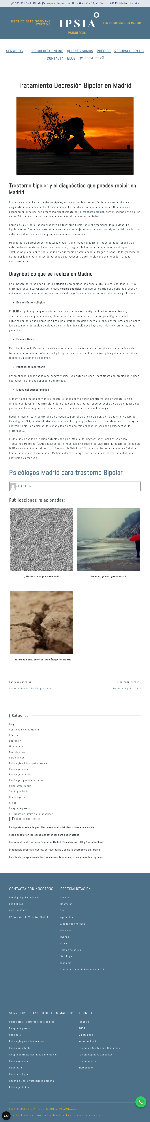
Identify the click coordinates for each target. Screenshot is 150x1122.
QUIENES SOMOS (80, 51)
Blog (11, 724)
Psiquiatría (15, 1067)
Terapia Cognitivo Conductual (96, 1054)
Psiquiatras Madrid (20, 785)
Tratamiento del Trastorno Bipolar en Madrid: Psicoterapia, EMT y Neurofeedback (56, 842)
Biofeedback (86, 1067)
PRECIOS (104, 51)
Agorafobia (66, 917)
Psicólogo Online (19, 1087)
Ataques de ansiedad (72, 923)
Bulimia (64, 936)
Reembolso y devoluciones (88, 1115)
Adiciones (66, 930)
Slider (12, 802)
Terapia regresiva (89, 1061)
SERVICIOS (14, 51)
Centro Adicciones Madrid (24, 729)
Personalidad (17, 757)
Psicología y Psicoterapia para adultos (32, 1021)
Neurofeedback (18, 752)
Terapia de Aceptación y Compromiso (100, 1048)
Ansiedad (65, 897)
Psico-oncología (18, 1074)
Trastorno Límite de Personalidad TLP (82, 969)
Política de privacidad (35, 1115)
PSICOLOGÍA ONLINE (47, 51)
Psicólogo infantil (19, 774)
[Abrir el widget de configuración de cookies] (6, 1115)
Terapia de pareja (19, 808)
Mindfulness (16, 746)
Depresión (15, 740)
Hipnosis (84, 1021)
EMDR (82, 1028)
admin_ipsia (23, 486)
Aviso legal (15, 1115)
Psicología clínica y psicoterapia (28, 763)
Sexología (66, 956)
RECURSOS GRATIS (129, 51)
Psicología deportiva (21, 769)
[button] (103, 58)
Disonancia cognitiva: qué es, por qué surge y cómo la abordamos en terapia (54, 849)
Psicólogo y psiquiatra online (26, 780)
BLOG (71, 58)
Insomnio (65, 963)
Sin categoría (17, 797)
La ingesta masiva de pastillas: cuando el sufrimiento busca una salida (51, 827)
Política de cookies (60, 1115)
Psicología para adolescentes (26, 1041)
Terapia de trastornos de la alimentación (33, 1054)
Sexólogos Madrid (19, 791)
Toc (62, 910)
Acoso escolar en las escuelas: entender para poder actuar (44, 834)
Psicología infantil (20, 1048)
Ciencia (13, 735)
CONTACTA (55, 58)
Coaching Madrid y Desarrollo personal (32, 1080)
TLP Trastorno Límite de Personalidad (31, 814)
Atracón (64, 943)
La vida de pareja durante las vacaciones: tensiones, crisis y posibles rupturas (56, 857)
